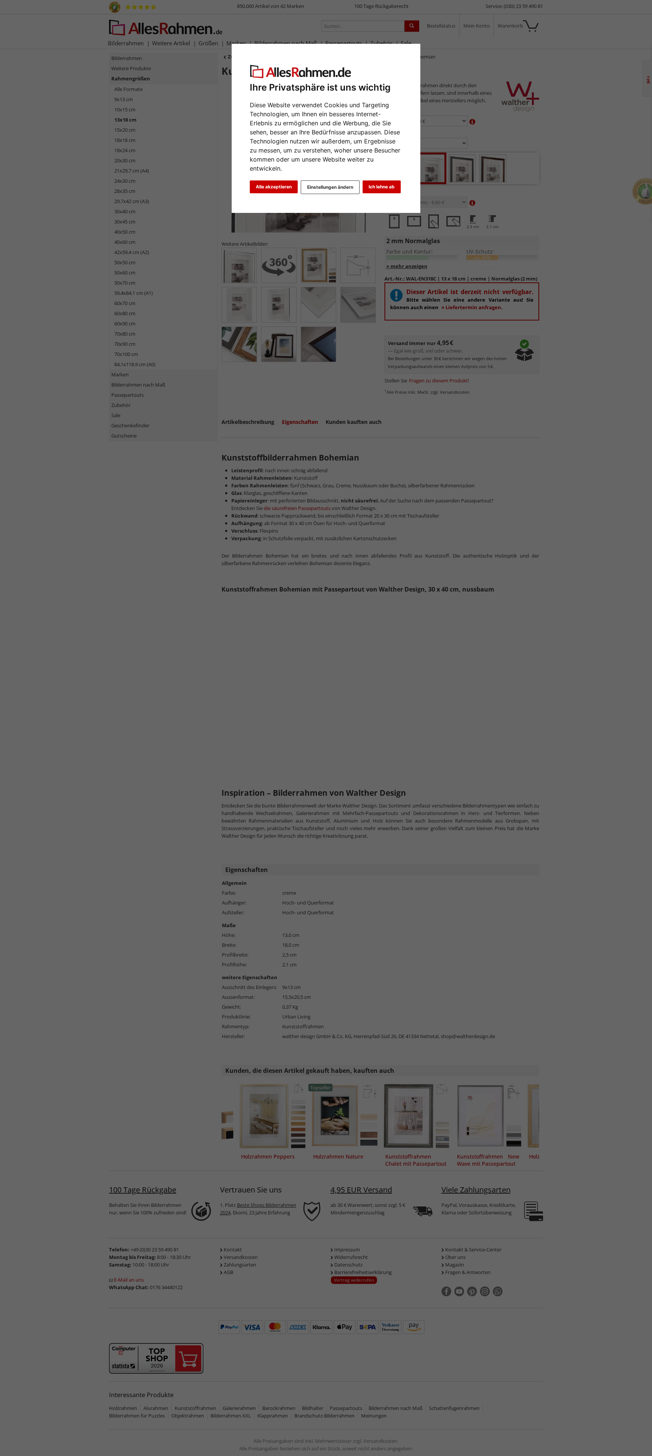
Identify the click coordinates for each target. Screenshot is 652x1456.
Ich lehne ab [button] (382, 187)
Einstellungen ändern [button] (330, 187)
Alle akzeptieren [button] (274, 187)
